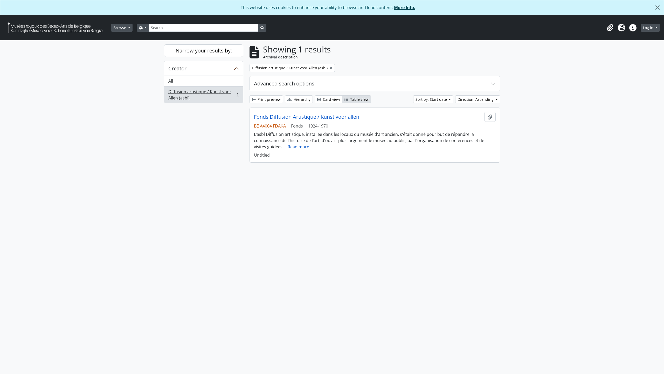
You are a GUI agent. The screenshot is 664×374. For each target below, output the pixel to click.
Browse (120, 27)
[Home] (57, 27)
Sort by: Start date (432, 99)
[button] (610, 28)
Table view (359, 99)
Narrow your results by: (204, 50)
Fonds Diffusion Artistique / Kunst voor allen (306, 117)
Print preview (269, 99)
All (170, 81)
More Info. (404, 7)
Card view (331, 99)
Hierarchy (301, 99)
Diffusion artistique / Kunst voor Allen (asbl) (203, 95)
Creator (177, 68)
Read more (298, 147)
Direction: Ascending (476, 99)
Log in (648, 27)
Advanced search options (284, 83)
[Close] (657, 7)
